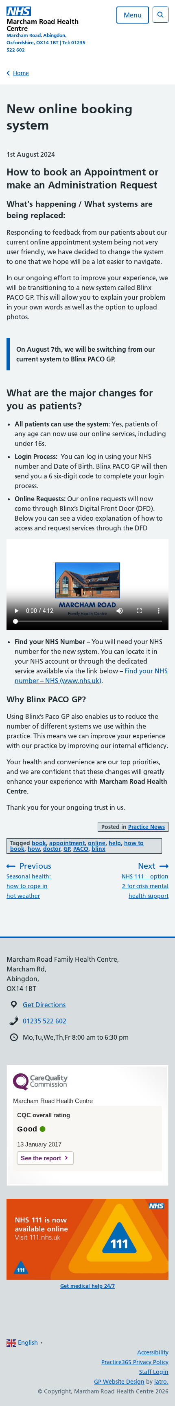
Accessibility (152, 1352)
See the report (41, 1158)
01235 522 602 (44, 1021)
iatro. (161, 1381)
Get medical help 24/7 (87, 1286)
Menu (133, 15)
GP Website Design (119, 1381)
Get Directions (44, 1005)
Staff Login (153, 1372)
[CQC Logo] (40, 1088)
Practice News (146, 827)
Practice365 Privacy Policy (134, 1362)
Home (21, 73)
